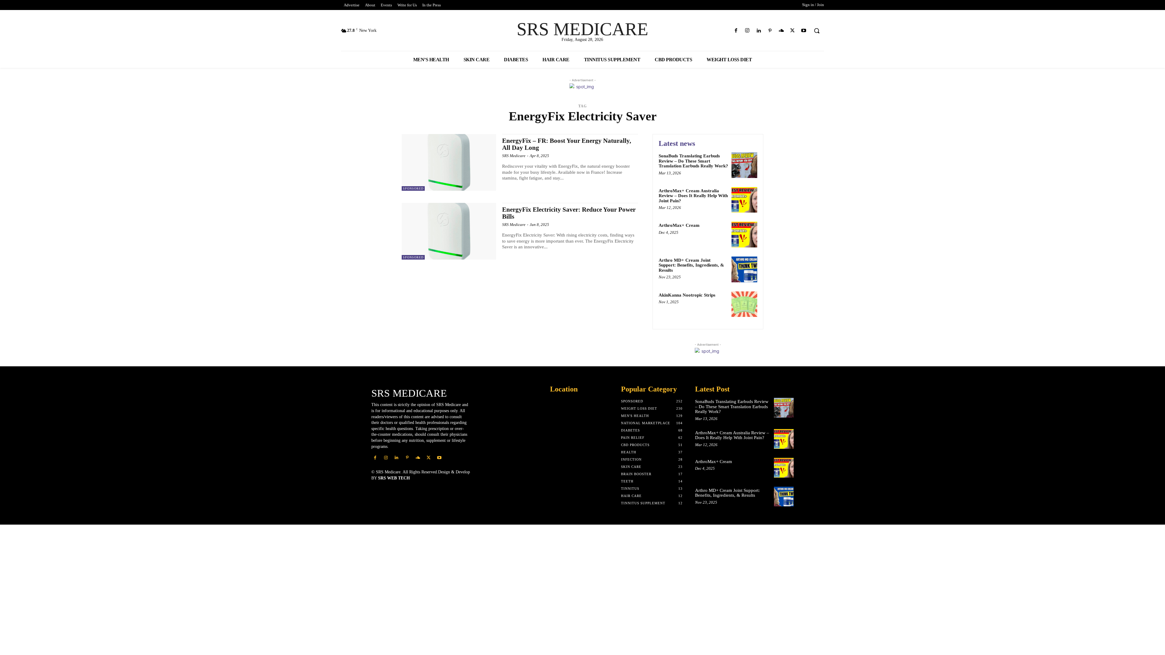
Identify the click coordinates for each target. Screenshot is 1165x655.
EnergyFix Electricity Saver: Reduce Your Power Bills (569, 213)
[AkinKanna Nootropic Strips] (744, 304)
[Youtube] (804, 31)
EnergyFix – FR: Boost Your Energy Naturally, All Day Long (566, 144)
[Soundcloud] (781, 31)
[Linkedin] (759, 31)
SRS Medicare (513, 155)
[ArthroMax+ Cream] (744, 234)
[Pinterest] (770, 31)
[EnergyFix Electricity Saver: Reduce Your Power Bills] (449, 231)
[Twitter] (792, 31)
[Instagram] (747, 31)
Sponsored (413, 188)
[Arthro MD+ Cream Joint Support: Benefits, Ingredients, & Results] (744, 269)
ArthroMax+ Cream (679, 225)
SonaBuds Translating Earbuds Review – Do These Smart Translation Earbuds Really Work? (693, 160)
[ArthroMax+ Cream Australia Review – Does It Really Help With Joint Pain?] (744, 200)
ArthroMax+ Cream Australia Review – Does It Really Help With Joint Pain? (693, 195)
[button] (816, 30)
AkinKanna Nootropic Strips (687, 295)
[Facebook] (736, 31)
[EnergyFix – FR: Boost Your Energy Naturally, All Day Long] (449, 162)
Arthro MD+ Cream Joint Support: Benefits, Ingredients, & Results (691, 265)
